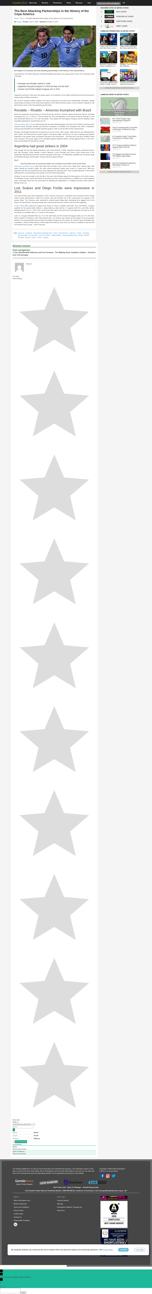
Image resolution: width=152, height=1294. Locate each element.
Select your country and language (108, 3)
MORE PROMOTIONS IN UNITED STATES (119, 88)
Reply (3, 1287)
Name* (36, 1132)
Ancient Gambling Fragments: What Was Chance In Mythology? (124, 164)
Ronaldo (21, 237)
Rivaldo (86, 235)
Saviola (27, 237)
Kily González (23, 235)
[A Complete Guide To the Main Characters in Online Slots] (105, 139)
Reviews (45, 3)
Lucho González (44, 235)
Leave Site (140, 1250)
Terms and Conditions (21, 1207)
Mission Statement (20, 1204)
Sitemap (60, 1204)
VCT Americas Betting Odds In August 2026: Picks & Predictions (124, 146)
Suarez (33, 237)
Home (16, 18)
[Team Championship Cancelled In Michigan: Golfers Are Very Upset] (105, 130)
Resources (61, 1210)
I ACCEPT (123, 1250)
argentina (28, 233)
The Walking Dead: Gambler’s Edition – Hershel (75, 252)
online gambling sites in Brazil (24, 124)
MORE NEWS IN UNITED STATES (119, 172)
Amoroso (21, 233)
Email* (36, 1135)
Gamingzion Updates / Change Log (69, 1207)
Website (37, 1138)
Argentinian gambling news (24, 166)
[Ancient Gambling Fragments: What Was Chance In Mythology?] (105, 165)
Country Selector (63, 1200)
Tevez (39, 237)
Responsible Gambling (22, 1220)
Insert (23, 1292)
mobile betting (19, 206)
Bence (19, 22)
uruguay (45, 237)
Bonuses (79, 3)
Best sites (33, 3)
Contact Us (17, 1217)
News (69, 3)
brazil (55, 233)
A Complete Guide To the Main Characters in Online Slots (124, 137)
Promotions (57, 3)
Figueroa (72, 233)
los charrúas (33, 235)
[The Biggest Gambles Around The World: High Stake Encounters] (105, 156)
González (85, 233)
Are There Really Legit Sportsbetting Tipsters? (121, 119)
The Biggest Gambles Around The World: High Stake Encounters (124, 155)
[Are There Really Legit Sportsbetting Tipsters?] (105, 121)
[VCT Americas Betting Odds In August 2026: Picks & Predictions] (105, 147)
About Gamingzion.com (22, 1200)
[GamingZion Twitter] (113, 1176)
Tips (89, 3)
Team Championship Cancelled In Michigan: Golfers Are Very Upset (124, 128)
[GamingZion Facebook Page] (102, 1176)
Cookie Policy (18, 1214)
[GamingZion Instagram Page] (107, 1176)
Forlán (79, 233)
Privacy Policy (18, 1210)
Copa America (63, 233)
